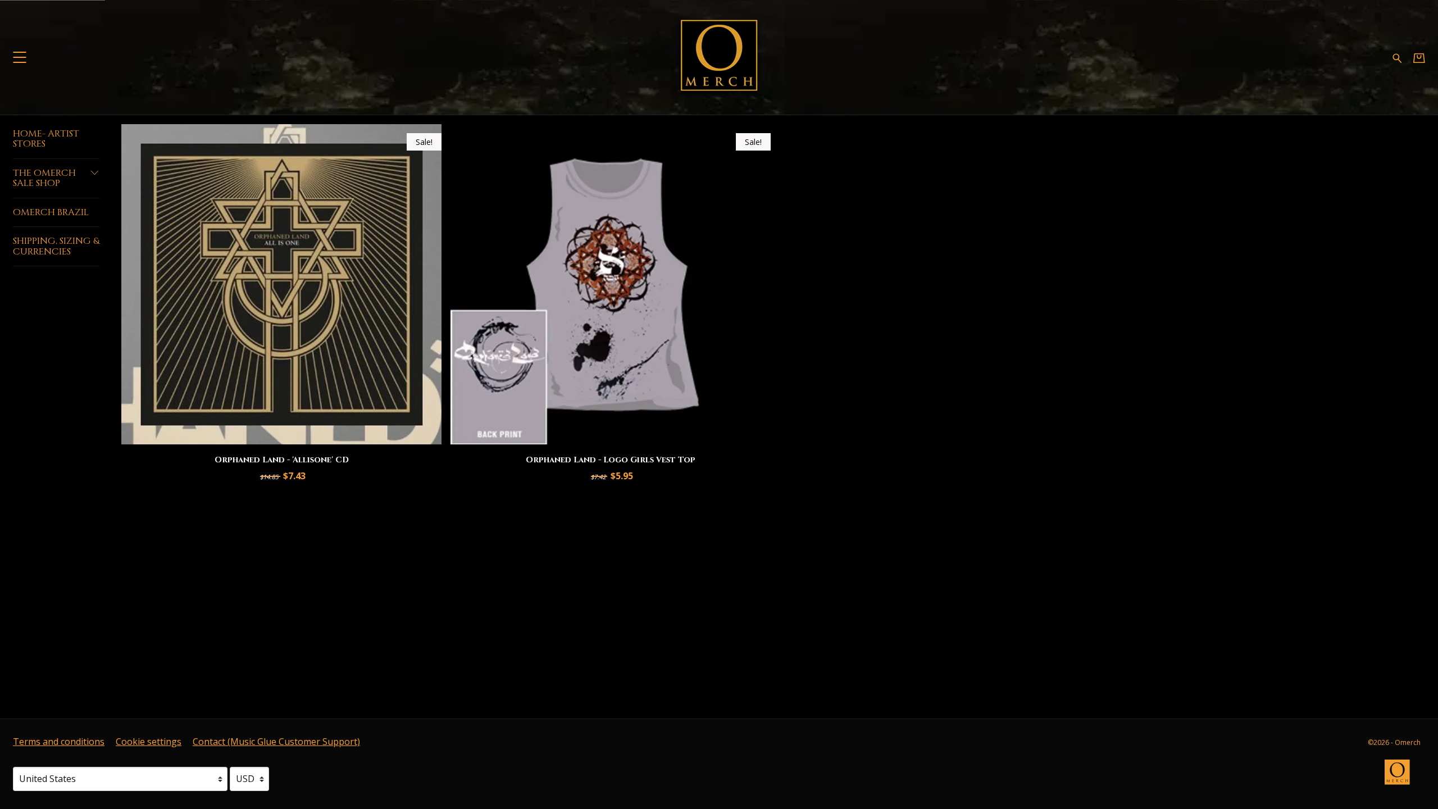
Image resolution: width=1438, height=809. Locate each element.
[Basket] (1419, 57)
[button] (19, 57)
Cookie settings (148, 741)
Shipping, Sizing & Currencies (56, 246)
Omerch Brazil (51, 212)
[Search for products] (1397, 57)
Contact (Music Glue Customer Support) (276, 741)
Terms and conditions (58, 741)
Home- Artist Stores (46, 139)
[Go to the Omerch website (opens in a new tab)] (1403, 778)
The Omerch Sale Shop (44, 178)
